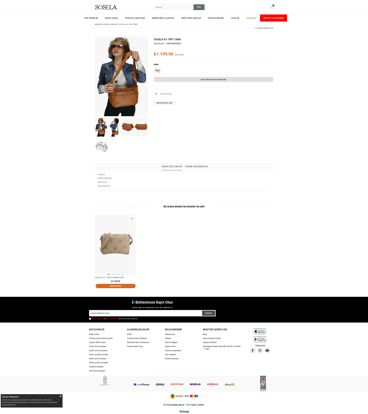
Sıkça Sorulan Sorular (212, 338)
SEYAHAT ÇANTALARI (135, 18)
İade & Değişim (171, 342)
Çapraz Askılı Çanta (97, 342)
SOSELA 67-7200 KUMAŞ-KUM (109, 277)
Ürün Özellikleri (172, 166)
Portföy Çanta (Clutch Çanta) (101, 338)
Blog (205, 334)
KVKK (129, 334)
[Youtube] (267, 350)
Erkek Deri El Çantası (97, 358)
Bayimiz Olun (170, 346)
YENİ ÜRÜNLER (91, 18)
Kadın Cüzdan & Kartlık (98, 354)
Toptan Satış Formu (135, 346)
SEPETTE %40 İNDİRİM (273, 18)
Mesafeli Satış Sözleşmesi (138, 342)
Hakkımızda (170, 334)
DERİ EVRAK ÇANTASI (191, 18)
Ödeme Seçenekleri (196, 166)
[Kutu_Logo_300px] (105, 380)
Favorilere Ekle (132, 218)
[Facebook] (253, 350)
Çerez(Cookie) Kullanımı (137, 338)
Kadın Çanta (94, 334)
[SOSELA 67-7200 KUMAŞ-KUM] (115, 245)
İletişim (168, 338)
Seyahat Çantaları (96, 367)
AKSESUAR (251, 18)
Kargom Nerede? (210, 342)
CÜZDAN (235, 18)
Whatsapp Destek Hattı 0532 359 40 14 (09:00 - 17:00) (221, 347)
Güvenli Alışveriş (172, 358)
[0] (272, 7)
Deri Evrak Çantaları (97, 371)
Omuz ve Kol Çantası (97, 346)
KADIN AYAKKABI (216, 18)
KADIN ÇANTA (111, 18)
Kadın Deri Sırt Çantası (98, 350)
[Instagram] (260, 350)
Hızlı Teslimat (170, 354)
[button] (108, 274)
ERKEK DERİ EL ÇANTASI (163, 18)
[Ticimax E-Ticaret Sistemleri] (184, 411)
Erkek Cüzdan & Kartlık (98, 363)
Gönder (208, 313)
